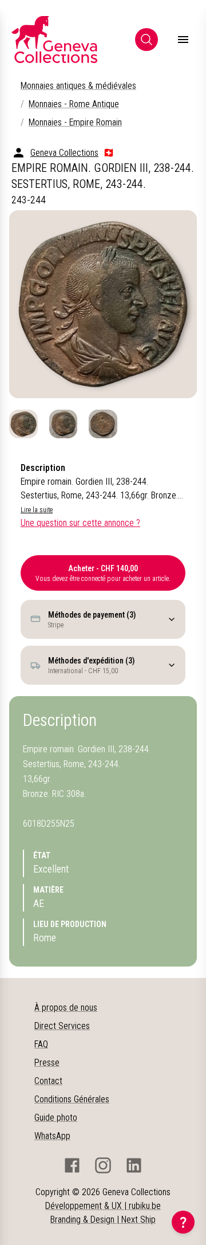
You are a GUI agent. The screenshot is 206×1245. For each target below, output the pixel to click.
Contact (48, 1080)
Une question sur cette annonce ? (80, 522)
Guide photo (55, 1117)
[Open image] (103, 304)
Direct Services (62, 1025)
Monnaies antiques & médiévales (78, 85)
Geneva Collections (64, 152)
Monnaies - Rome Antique (74, 104)
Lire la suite (37, 510)
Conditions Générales (71, 1099)
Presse (47, 1062)
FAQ (41, 1044)
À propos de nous (65, 1007)
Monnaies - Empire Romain (75, 122)
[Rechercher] (146, 39)
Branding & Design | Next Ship (103, 1219)
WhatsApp (52, 1135)
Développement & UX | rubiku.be (103, 1205)
